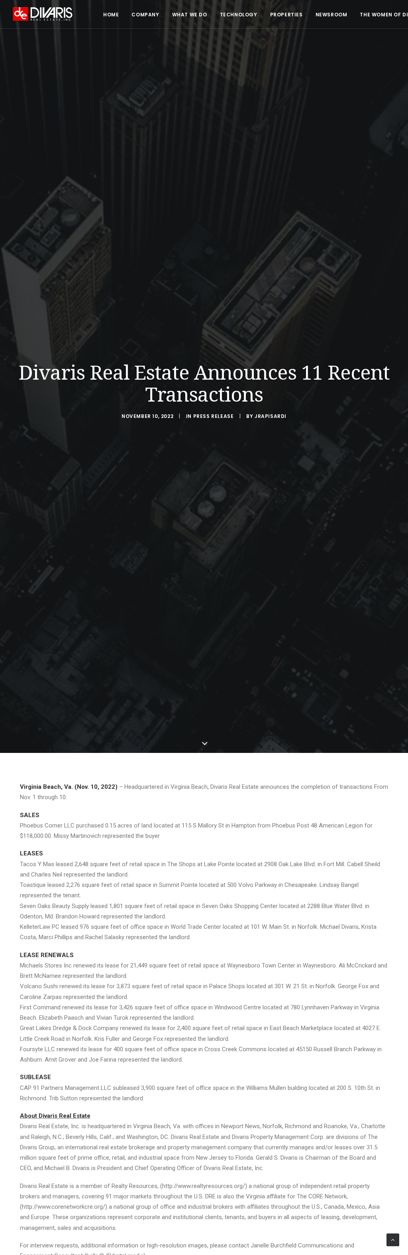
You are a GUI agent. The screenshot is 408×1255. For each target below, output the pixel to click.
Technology (238, 14)
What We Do (189, 14)
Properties (286, 14)
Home (111, 14)
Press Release (213, 416)
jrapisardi (270, 416)
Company (145, 14)
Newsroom (331, 14)
